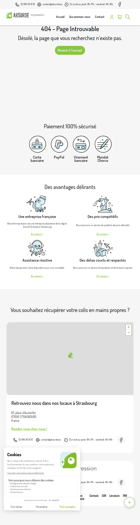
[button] (70, 356)
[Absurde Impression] (26, 15)
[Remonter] (129, 503)
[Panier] (120, 17)
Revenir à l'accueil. (70, 50)
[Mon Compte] (111, 17)
